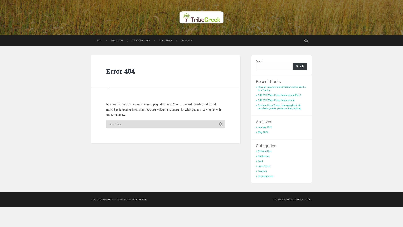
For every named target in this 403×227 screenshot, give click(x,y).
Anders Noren (295, 199)
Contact (186, 40)
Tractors (117, 40)
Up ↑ (309, 199)
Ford (260, 161)
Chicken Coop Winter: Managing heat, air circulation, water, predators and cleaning (279, 107)
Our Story (165, 40)
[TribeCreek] (201, 17)
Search (259, 61)
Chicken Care (141, 40)
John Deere (264, 166)
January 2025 (265, 127)
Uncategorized (265, 176)
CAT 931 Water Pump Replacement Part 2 (279, 95)
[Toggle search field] (306, 40)
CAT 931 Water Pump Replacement (276, 100)
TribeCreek (106, 199)
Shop (99, 40)
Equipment (263, 156)
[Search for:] (165, 124)
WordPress (139, 199)
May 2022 (263, 132)
